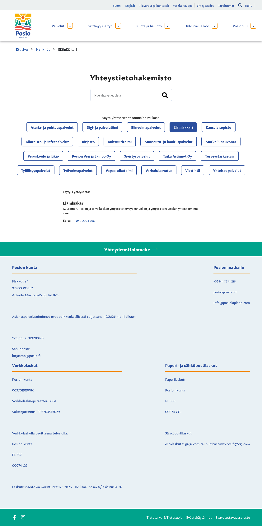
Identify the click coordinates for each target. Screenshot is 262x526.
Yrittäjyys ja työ (100, 25)
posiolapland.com (225, 292)
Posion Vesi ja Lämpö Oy (91, 155)
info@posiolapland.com (231, 302)
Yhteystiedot (205, 5)
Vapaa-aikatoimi (119, 170)
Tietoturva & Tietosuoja (164, 516)
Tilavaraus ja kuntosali (154, 5)
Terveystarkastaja (220, 155)
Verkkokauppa (183, 5)
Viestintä (192, 170)
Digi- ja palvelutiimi (102, 127)
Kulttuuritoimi (120, 141)
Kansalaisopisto (218, 127)
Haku (248, 5)
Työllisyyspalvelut (35, 170)
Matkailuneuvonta (221, 141)
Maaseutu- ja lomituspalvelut (169, 141)
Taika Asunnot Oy (177, 155)
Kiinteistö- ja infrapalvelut (47, 141)
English (130, 5)
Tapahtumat (226, 5)
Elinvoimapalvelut (146, 127)
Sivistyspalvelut (137, 155)
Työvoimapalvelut (78, 170)
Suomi (117, 5)
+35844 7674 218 (224, 281)
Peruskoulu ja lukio (43, 155)
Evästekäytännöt (199, 516)
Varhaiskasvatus (159, 170)
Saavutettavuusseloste (233, 516)
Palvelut (58, 25)
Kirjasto (88, 141)
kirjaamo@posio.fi (26, 355)
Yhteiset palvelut (227, 170)
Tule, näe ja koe (197, 25)
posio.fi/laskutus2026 (105, 486)
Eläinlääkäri (183, 126)
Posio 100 (240, 25)
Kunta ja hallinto (149, 25)
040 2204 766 (85, 220)
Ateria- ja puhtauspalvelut (52, 127)
